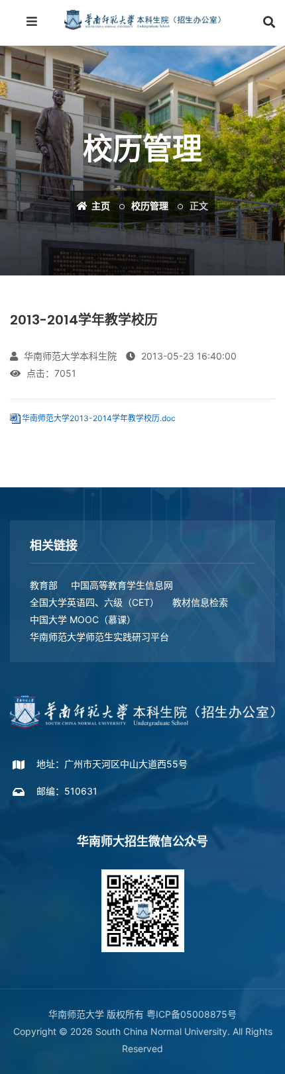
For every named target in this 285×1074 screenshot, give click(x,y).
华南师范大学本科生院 (69, 356)
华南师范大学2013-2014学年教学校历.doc (99, 418)
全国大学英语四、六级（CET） (94, 602)
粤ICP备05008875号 (191, 1014)
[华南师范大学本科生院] (142, 20)
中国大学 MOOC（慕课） (83, 619)
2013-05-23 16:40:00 (188, 356)
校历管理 (149, 206)
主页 (99, 206)
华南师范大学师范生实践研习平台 (99, 636)
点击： (50, 373)
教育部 (44, 585)
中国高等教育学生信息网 (122, 585)
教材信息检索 (200, 602)
